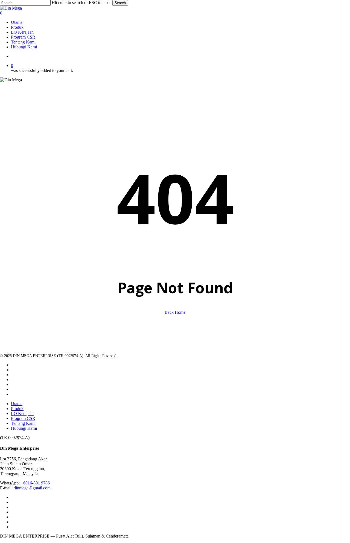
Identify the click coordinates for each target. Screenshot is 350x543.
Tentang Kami (23, 423)
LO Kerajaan (22, 413)
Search (120, 3)
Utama (16, 403)
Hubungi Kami (24, 428)
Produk (17, 408)
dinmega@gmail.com (32, 488)
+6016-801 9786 (35, 483)
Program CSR (23, 418)
